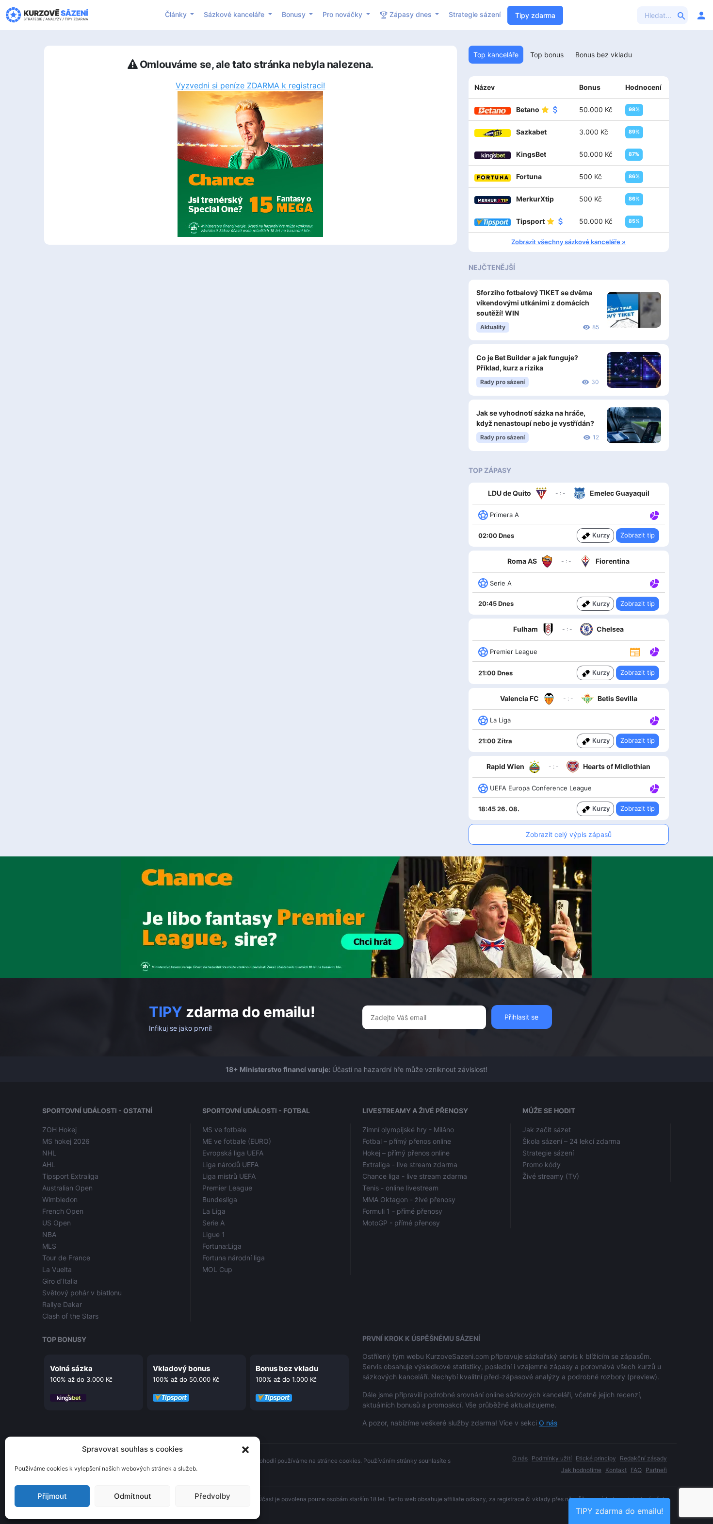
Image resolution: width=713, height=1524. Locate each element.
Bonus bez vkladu (287, 1368)
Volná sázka (71, 1368)
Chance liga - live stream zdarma (414, 1176)
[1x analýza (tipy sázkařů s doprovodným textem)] (653, 514)
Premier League (227, 1188)
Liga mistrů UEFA (229, 1176)
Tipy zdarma (535, 15)
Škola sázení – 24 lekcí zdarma (571, 1141)
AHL (48, 1164)
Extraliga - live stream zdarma (409, 1164)
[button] (245, 1449)
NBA (49, 1234)
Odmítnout (132, 1496)
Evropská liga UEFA (232, 1153)
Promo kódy (541, 1164)
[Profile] (701, 15)
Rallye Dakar (62, 1304)
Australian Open (67, 1188)
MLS (49, 1246)
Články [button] (177, 14)
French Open (62, 1211)
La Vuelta (57, 1269)
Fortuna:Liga (222, 1246)
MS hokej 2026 (66, 1141)
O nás (548, 1423)
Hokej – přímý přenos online (406, 1153)
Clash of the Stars (70, 1316)
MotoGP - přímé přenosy (401, 1223)
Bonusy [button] (295, 14)
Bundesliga (219, 1199)
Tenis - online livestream (400, 1188)
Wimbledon (60, 1199)
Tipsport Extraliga (70, 1176)
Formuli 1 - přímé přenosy (402, 1211)
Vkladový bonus (181, 1368)
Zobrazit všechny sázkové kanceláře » (568, 242)
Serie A (213, 1223)
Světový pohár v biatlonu (82, 1293)
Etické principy (596, 1458)
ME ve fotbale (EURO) (236, 1141)
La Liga (214, 1211)
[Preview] (635, 651)
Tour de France (66, 1258)
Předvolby (212, 1496)
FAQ (636, 1470)
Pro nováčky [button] (343, 14)
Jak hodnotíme (581, 1470)
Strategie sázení (475, 14)
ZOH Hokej (59, 1129)
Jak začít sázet (546, 1129)
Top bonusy (64, 1339)
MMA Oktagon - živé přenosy (408, 1199)
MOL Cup (217, 1269)
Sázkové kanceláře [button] (235, 14)
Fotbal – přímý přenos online (406, 1141)
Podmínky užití (552, 1458)
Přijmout (52, 1496)
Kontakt (616, 1470)
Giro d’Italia (60, 1281)
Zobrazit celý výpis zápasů (569, 834)
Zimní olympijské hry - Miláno (408, 1129)
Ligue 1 (213, 1234)
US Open (56, 1223)
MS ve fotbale (224, 1129)
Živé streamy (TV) (550, 1176)
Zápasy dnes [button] (411, 14)
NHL (49, 1153)
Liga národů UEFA (230, 1164)
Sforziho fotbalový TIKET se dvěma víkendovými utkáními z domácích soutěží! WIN (534, 302)
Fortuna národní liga (233, 1258)
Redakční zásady (643, 1458)
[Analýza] (654, 514)
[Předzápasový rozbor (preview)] (635, 651)
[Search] (681, 15)
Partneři (656, 1470)
